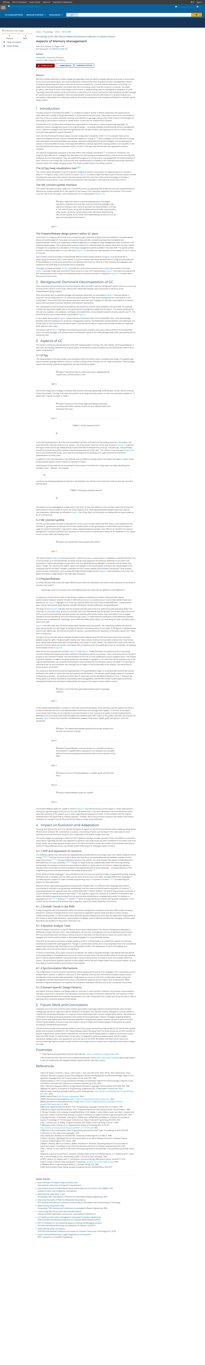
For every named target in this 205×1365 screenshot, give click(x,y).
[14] (94, 870)
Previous (9, 38)
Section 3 (39, 271)
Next (25, 38)
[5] (72, 132)
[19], (43, 857)
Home (38, 32)
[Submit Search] (196, 15)
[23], (67, 898)
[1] (64, 874)
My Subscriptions (14, 15)
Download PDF (46, 66)
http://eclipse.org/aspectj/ (68, 1096)
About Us (46, 2)
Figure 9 (80, 809)
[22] (78, 167)
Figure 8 (47, 718)
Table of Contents (13, 42)
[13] (56, 859)
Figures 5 (74, 651)
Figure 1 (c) (81, 250)
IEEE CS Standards (19, 2)
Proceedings (48, 32)
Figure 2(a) (129, 450)
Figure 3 (121, 445)
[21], (53, 859)
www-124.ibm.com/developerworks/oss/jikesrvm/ (89, 1099)
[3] (131, 876)
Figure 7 (86, 651)
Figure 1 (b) (100, 194)
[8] (53, 585)
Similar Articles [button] (12, 46)
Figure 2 (110, 295)
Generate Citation (84, 65)
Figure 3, (75, 512)
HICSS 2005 (66, 32)
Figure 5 (54, 609)
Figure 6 (39, 625)
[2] (104, 152)
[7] (70, 112)
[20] (69, 862)
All (72, 15)
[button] (192, 2)
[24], (66, 862)
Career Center (34, 2)
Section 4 (110, 271)
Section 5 (115, 273)
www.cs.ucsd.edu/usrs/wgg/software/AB (103, 1054)
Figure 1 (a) (84, 174)
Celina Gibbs (41, 57)
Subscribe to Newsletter (62, 2)
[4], (46, 857)
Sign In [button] (199, 2)
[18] (76, 893)
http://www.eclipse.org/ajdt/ (108, 1058)
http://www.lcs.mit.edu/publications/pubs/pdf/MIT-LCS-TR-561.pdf (66, 1128)
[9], (54, 898)
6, (82, 651)
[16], (76, 898)
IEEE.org (6, 2)
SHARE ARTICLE (66, 66)
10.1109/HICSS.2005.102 (58, 49)
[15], (110, 879)
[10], (56, 898)
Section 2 (65, 268)
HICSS (57, 32)
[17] (48, 857)
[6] (53, 350)
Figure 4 (56, 558)
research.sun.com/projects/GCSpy (99, 1162)
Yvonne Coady (41, 60)
